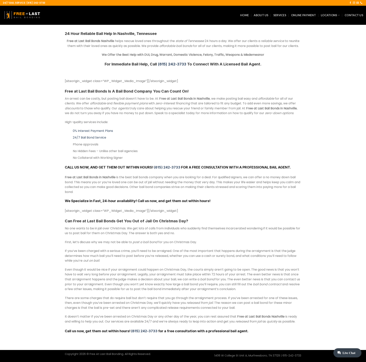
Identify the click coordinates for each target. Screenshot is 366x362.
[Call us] (361, 3)
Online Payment (303, 15)
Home (244, 15)
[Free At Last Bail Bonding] (22, 15)
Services (279, 15)
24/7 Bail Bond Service (89, 137)
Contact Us (354, 15)
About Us (261, 15)
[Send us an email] (357, 3)
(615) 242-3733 (172, 64)
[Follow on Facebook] (350, 3)
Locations (329, 15)
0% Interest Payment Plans (93, 131)
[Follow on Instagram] (354, 3)
